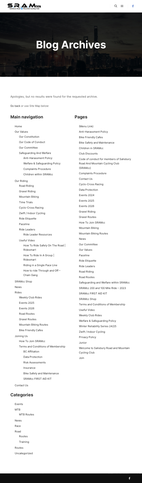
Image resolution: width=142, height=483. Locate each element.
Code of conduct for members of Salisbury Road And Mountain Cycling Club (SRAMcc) (105, 163)
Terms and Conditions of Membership (42, 346)
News (18, 287)
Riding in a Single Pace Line (40, 265)
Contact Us (21, 385)
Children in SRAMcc (91, 148)
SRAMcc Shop (23, 281)
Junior (83, 342)
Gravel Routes (27, 319)
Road (18, 431)
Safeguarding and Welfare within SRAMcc (104, 282)
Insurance (29, 367)
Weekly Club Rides (30, 297)
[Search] (116, 6)
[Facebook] (133, 6)
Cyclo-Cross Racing (31, 207)
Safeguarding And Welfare (35, 153)
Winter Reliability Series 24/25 (97, 326)
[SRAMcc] (24, 6)
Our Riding (21, 181)
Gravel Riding (27, 191)
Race (18, 426)
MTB (17, 409)
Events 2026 (26, 308)
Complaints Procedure (37, 169)
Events (19, 404)
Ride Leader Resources (37, 234)
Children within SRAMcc (38, 174)
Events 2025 (26, 302)
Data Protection (32, 357)
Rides (18, 292)
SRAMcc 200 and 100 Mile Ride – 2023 (102, 288)
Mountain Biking (29, 196)
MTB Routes (26, 414)
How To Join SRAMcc (32, 341)
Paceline (24, 224)
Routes (23, 436)
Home (18, 126)
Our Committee (28, 147)
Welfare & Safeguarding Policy (41, 163)
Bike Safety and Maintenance (41, 373)
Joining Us (21, 336)
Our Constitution (29, 136)
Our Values (21, 131)
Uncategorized (24, 453)
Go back (15, 105)
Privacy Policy (87, 337)
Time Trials (26, 202)
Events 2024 (86, 195)
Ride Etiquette (27, 218)
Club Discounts (88, 153)
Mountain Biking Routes (33, 324)
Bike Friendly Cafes (31, 330)
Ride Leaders (27, 229)
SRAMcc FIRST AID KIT (37, 378)
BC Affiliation (31, 351)
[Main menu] (122, 6)
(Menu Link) (86, 126)
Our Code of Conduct (32, 142)
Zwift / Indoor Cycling (32, 213)
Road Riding (26, 185)
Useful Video (27, 240)
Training (24, 441)
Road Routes (27, 313)
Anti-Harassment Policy (37, 158)
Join (81, 358)
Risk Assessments (34, 362)
